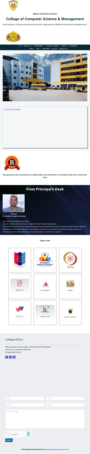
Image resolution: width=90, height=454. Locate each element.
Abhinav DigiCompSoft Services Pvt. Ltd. (56, 449)
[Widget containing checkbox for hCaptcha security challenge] (18, 434)
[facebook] (6, 357)
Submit (9, 440)
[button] (4, 77)
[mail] (10, 357)
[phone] (14, 357)
